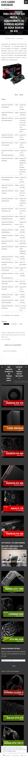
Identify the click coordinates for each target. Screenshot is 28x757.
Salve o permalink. (5, 339)
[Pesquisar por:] (10, 8)
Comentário (21, 361)
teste (6, 337)
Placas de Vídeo (21, 332)
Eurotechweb (20, 38)
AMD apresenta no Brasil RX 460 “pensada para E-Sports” (9, 373)
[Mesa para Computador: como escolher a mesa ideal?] (14, 566)
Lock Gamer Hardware (8, 3)
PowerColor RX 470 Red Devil (23, 172)
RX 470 (3, 337)
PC (16, 332)
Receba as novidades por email (10, 648)
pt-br (20, 335)
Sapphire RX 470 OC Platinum (23, 165)
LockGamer (7, 315)
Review (23, 335)
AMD (8, 332)
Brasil (10, 335)
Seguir (14, 666)
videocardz (7, 46)
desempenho (15, 335)
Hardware (12, 332)
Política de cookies (12, 751)
